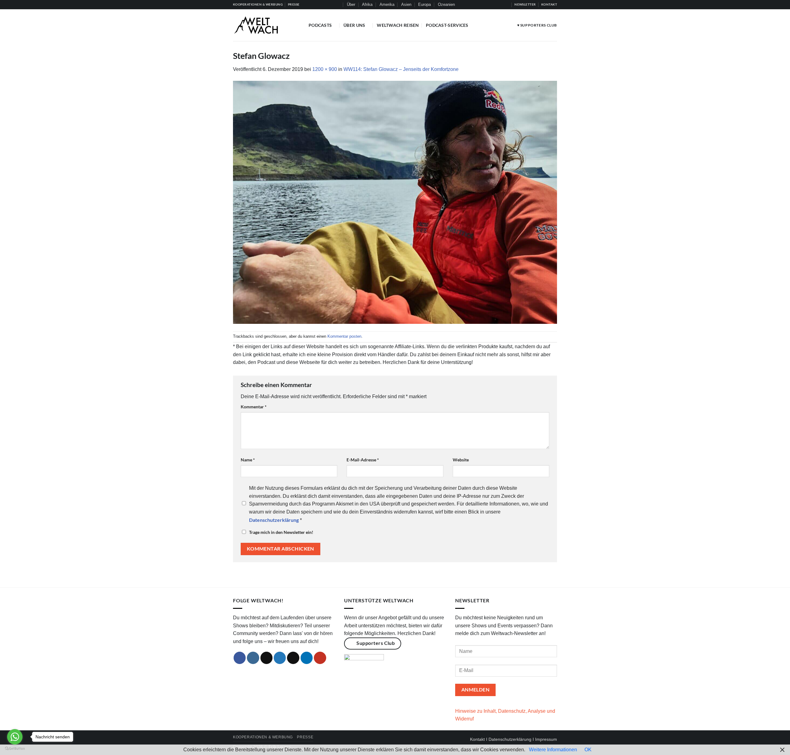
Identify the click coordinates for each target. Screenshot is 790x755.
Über (351, 4)
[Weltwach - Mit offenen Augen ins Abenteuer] (266, 25)
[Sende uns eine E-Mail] (293, 658)
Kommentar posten (344, 336)
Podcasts (320, 25)
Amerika (387, 4)
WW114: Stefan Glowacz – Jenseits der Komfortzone (401, 69)
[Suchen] (337, 4)
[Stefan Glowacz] (395, 201)
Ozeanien (446, 4)
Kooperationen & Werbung (263, 737)
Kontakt (477, 739)
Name (248, 459)
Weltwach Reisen (398, 25)
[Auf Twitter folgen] (494, 4)
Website (461, 459)
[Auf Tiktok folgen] (488, 4)
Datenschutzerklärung (510, 739)
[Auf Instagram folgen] (482, 4)
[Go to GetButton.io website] (15, 749)
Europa (424, 4)
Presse (305, 737)
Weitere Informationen (553, 749)
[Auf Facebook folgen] (477, 4)
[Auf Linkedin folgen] (500, 4)
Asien (406, 4)
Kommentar (254, 406)
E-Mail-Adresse (363, 459)
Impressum (546, 739)
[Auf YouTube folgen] (506, 4)
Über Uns (354, 25)
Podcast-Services (447, 25)
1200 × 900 (324, 69)
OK (588, 749)
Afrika (367, 4)
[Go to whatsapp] (15, 737)
